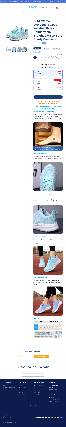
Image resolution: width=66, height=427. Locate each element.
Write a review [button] (41, 356)
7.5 (57, 57)
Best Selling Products (23, 394)
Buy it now (48, 97)
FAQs (35, 387)
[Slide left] (4, 49)
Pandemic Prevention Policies (38, 397)
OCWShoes (8, 422)
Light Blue (37, 48)
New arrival (21, 392)
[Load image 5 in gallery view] (14, 49)
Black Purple (46, 48)
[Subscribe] (43, 375)
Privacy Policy (37, 390)
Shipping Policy (37, 394)
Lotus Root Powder (56, 48)
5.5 (39, 57)
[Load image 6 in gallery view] (19, 49)
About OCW (21, 385)
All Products (21, 390)
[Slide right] (28, 49)
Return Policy (37, 392)
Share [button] (36, 342)
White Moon (37, 51)
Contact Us (36, 401)
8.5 (39, 60)
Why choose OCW (22, 387)
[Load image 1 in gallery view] (9, 49)
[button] (4, 7)
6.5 (48, 57)
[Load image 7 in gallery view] (24, 49)
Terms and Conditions (38, 385)
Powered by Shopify (13, 422)
